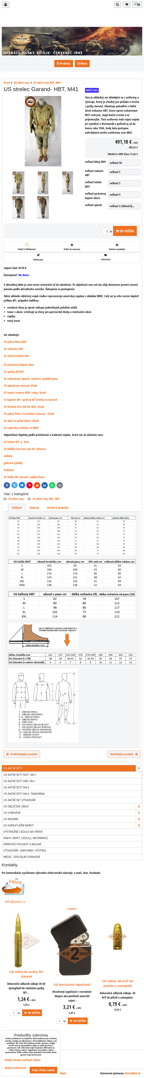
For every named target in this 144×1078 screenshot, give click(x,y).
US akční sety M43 (16, 787)
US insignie (10, 819)
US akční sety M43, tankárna (24, 793)
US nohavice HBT (13, 349)
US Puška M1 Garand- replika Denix (24, 477)
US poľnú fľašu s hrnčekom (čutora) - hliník (29, 414)
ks (111, 231)
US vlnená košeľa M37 (17, 356)
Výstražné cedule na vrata (22, 831)
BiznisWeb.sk (132, 1073)
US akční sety (16, 499)
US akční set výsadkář (19, 800)
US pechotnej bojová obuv (19, 365)
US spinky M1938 (14, 372)
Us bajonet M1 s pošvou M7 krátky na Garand (30, 400)
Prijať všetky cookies (43, 1070)
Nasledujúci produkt (122, 754)
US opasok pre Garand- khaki (20, 385)
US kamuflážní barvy (18, 825)
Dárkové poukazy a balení (22, 844)
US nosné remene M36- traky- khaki (25, 393)
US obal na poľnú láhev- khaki (21, 421)
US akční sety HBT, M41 (46, 499)
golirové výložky (13, 463)
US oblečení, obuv (16, 806)
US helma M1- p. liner (16, 442)
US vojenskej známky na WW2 (21, 428)
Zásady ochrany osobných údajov (22, 1060)
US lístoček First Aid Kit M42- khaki (24, 407)
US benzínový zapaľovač (72, 984)
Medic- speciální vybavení (21, 857)
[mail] (13, 894)
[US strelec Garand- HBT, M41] (43, 132)
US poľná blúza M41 (15, 342)
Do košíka (126, 231)
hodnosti (9, 470)
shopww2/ (72, 908)
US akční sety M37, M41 (20, 774)
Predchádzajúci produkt (24, 754)
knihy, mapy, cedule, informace (25, 838)
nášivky (8, 456)
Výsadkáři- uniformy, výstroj (24, 850)
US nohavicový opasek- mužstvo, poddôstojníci (31, 379)
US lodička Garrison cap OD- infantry (25, 449)
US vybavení (11, 812)
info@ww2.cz (15, 902)
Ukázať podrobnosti (15, 1067)
